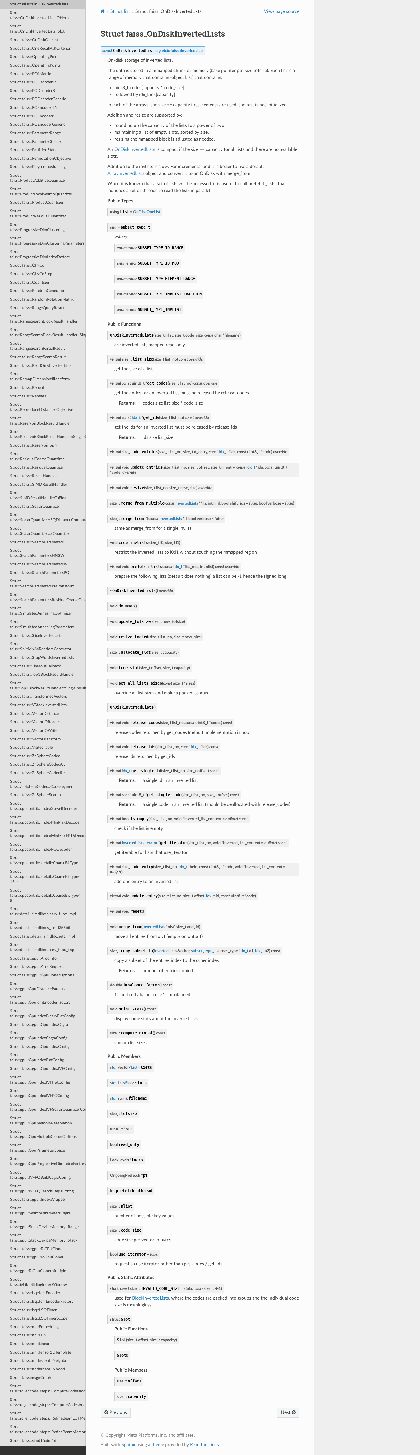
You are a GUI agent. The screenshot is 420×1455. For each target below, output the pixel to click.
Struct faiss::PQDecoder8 (32, 91)
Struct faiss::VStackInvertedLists (38, 705)
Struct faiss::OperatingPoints (35, 65)
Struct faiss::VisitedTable (31, 747)
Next (286, 1412)
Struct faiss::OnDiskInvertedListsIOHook (39, 15)
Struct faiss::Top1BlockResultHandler (42, 674)
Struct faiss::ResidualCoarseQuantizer (37, 456)
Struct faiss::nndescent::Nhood (37, 1369)
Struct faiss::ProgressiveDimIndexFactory (40, 254)
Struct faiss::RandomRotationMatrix (42, 299)
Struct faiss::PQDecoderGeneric (38, 99)
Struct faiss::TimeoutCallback (35, 666)
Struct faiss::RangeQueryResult (37, 308)
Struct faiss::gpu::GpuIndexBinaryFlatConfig (42, 1013)
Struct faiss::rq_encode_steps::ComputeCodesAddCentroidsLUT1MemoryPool (48, 1402)
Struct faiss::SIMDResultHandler (38, 484)
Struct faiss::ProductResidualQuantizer (38, 213)
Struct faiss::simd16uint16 (33, 1440)
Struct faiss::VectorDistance (34, 713)
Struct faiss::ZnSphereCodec (35, 756)
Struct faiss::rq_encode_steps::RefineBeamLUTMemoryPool (48, 1415)
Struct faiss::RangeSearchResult (38, 357)
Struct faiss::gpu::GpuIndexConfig (39, 1046)
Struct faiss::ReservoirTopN (33, 445)
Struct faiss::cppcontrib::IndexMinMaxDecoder (45, 819)
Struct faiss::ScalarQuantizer (35, 506)
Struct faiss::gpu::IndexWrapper (38, 1199)
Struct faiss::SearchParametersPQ (39, 573)
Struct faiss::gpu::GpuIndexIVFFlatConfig (40, 1079)
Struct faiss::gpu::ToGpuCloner (36, 1257)
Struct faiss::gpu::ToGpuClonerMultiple (38, 1268)
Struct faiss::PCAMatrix (30, 74)
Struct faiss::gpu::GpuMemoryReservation (41, 1120)
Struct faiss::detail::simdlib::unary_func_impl (42, 947)
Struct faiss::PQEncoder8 (32, 116)
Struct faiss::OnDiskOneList (34, 40)
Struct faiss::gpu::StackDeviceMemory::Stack (43, 1237)
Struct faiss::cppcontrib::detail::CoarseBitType (44, 860)
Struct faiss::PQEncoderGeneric (37, 124)
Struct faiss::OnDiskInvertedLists (39, 4)
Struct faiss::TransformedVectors (38, 696)
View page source (281, 11)
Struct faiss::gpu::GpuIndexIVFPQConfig (39, 1093)
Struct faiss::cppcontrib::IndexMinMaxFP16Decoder (48, 833)
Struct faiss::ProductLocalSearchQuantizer (41, 191)
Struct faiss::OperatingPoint (34, 57)
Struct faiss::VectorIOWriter (34, 730)
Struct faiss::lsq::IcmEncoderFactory (41, 1301)
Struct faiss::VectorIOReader (35, 722)
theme (157, 1444)
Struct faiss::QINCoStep (31, 274)
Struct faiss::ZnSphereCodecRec (38, 773)
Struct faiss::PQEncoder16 (33, 107)
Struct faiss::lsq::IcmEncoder (35, 1293)
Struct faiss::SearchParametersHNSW (37, 553)
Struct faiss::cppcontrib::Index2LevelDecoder (43, 806)
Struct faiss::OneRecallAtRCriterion (40, 48)
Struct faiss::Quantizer (29, 282)
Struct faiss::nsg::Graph (30, 1378)
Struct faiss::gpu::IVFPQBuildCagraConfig (40, 1175)
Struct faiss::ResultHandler (33, 476)
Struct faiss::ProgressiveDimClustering (37, 227)
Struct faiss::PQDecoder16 (33, 82)
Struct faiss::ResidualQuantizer (37, 467)
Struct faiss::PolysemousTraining (38, 167)
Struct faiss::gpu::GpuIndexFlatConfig (37, 1057)
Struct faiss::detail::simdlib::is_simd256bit (40, 925)
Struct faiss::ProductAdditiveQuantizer (38, 178)
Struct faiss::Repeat (27, 387)
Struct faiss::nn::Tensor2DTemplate (40, 1352)
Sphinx (128, 1444)
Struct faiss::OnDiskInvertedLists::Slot (37, 28)
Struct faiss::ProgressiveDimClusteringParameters (47, 240)
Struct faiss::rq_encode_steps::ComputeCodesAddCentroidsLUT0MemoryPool (48, 1388)
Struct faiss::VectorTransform (35, 739)
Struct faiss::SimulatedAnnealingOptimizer (41, 610)
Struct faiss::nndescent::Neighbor (39, 1360)
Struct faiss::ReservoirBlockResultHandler (40, 420)
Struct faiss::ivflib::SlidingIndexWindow (38, 1282)
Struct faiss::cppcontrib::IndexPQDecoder (41, 847)
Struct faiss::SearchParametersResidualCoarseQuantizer (48, 597)
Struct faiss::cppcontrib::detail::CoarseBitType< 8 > (45, 895)
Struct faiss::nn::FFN (28, 1335)
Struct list (120, 11)
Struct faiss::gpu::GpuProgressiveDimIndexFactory (48, 1161)
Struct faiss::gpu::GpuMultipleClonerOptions (43, 1134)
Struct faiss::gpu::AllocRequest (37, 966)
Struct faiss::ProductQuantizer (36, 202)
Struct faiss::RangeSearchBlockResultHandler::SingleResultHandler (48, 332)
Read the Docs (204, 1444)
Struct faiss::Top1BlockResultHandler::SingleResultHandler (48, 685)
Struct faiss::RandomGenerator (37, 291)
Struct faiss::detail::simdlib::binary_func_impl (43, 911)
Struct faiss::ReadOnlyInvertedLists (40, 365)
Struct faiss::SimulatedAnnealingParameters (42, 624)
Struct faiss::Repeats (28, 396)
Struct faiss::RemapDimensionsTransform (40, 376)
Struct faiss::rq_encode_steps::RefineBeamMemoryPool (48, 1429)
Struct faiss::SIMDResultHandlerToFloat (39, 495)
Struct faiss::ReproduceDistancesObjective (41, 407)
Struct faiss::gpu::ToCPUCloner (37, 1249)
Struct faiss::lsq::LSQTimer (33, 1310)
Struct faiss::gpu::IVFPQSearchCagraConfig (42, 1188)
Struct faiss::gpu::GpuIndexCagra (39, 1024)
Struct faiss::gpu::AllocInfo (33, 958)
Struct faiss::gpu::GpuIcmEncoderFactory (40, 999)
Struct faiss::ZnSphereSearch (35, 795)
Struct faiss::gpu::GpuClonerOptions (42, 975)
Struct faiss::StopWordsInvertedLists (42, 657)
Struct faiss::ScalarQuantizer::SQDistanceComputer (48, 517)
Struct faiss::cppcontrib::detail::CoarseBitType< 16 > (45, 876)
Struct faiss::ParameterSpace (35, 141)
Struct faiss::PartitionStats (33, 150)
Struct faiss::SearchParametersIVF (40, 564)
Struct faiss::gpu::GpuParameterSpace (37, 1147)
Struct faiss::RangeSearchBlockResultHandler (43, 318)
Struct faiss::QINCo (27, 265)
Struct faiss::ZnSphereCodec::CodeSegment (42, 784)
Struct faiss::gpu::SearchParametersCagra (40, 1210)
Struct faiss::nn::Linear (29, 1344)
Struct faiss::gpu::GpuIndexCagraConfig (38, 1035)
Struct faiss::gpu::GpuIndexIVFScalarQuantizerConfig (48, 1107)
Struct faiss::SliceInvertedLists (36, 635)
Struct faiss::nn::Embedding (34, 1327)
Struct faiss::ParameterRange (35, 133)
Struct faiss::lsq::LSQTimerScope (38, 1318)
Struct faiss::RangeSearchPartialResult (37, 346)
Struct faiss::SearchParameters (37, 542)
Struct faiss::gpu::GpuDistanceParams (37, 986)
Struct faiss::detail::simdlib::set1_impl (42, 936)
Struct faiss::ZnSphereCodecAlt (37, 764)
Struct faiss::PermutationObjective (40, 158)
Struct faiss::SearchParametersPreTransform (42, 583)
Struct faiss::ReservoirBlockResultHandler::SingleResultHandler (48, 434)
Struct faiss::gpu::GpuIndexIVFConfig (42, 1068)
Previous (117, 1412)
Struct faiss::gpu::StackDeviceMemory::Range (44, 1224)
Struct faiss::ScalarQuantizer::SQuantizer (40, 531)
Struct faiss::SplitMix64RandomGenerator (40, 646)
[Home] (103, 11)
